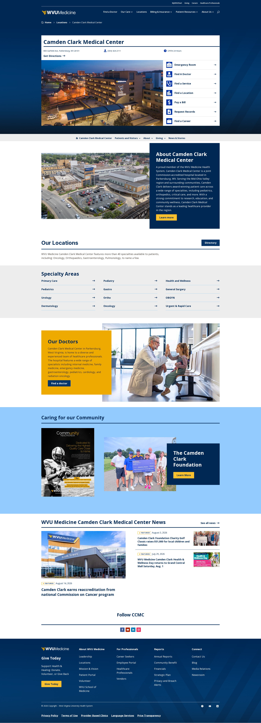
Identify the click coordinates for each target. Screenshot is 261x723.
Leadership (85, 656)
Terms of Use (69, 715)
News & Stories (177, 138)
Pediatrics (47, 289)
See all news (208, 523)
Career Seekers (125, 656)
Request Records (181, 112)
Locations (142, 12)
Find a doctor (59, 383)
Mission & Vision (88, 668)
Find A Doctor (179, 74)
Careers (195, 3)
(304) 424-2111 (114, 50)
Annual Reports (163, 656)
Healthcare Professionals (210, 3)
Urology (46, 297)
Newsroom (198, 674)
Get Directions (52, 56)
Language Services (122, 715)
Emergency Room (181, 65)
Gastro (107, 289)
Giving (186, 3)
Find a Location (180, 93)
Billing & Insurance (160, 12)
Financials (160, 668)
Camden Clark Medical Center (95, 138)
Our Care (125, 12)
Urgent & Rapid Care (178, 306)
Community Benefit (165, 662)
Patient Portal (87, 674)
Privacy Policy (49, 715)
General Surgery (175, 289)
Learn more (166, 217)
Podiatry (108, 280)
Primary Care (49, 280)
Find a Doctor (110, 12)
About (146, 138)
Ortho (107, 297)
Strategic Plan (162, 674)
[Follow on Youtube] (128, 630)
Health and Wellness (178, 280)
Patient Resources (185, 12)
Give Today (51, 684)
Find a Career (179, 121)
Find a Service (179, 83)
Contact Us (198, 656)
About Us (207, 12)
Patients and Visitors (126, 138)
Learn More (184, 475)
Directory (210, 242)
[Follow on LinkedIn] (133, 630)
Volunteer (85, 680)
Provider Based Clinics (94, 715)
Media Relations (201, 668)
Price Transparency (149, 715)
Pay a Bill (177, 102)
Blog (194, 662)
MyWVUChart (177, 3)
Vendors (121, 678)
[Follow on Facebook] (122, 630)
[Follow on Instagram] (138, 630)
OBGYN (170, 297)
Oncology (109, 306)
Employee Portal (126, 662)
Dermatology (49, 306)
